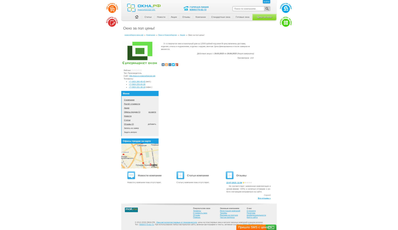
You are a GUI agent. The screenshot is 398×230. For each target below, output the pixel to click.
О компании (129, 100)
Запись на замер (131, 128)
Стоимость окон (200, 213)
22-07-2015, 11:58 (234, 183)
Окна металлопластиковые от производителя (176, 222)
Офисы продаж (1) (132, 112)
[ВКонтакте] (163, 64)
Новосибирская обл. (146, 10)
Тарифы (223, 213)
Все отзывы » (264, 198)
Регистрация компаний (230, 211)
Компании (201, 17)
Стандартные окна (220, 17)
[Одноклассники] (166, 64)
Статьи (127, 120)
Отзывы (186, 17)
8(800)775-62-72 (198, 9)
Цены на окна (264, 17)
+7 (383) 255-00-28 (137, 84)
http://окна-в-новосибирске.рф (142, 76)
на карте (152, 112)
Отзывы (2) (129, 124)
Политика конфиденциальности (256, 214)
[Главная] (137, 17)
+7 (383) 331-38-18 (137, 87)
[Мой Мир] (170, 64)
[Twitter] (173, 64)
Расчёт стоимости (132, 104)
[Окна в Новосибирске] (140, 65)
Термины (197, 211)
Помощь (196, 217)
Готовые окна (242, 17)
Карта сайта (252, 217)
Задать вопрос (130, 132)
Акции (126, 108)
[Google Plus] (176, 64)
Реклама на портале (229, 215)
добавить (152, 124)
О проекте (251, 211)
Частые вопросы (227, 217)
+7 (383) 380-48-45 (137, 81)
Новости (128, 116)
